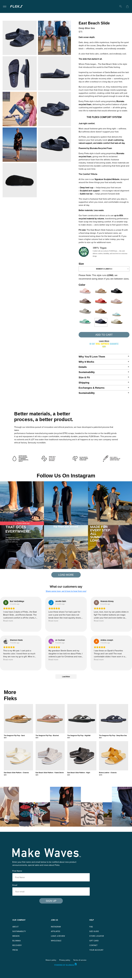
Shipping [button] (84, 382)
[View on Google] (5, 602)
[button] (41, 807)
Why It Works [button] (86, 361)
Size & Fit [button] (84, 377)
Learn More (104, 340)
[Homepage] (16, 6)
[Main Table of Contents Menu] (5, 6)
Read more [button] (8, 620)
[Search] (121, 6)
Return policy (51, 960)
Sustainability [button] (87, 372)
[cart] (127, 6)
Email (14, 885)
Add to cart (104, 334)
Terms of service (79, 960)
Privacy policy (64, 960)
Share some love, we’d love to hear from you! (66, 591)
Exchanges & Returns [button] (92, 387)
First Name (17, 870)
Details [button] (83, 367)
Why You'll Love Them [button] (92, 356)
